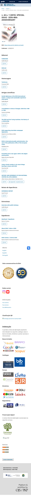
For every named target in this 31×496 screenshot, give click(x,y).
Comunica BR (12, 1)
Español (4, 253)
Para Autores (5, 305)
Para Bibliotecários (6, 307)
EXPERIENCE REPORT (7, 191)
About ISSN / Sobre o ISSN (9, 228)
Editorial (4, 68)
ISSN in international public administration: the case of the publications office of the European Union (15, 142)
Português (5, 255)
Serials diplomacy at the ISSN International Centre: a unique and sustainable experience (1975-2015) (14, 97)
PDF (5, 63)
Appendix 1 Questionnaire (16, 182)
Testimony (4, 82)
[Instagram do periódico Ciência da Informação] (4, 293)
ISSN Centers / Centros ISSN (9, 237)
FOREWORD (5, 59)
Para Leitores (5, 302)
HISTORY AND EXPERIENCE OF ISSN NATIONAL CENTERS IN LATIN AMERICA (14, 176)
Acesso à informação (23, 1)
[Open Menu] (1, 5)
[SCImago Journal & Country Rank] (11, 318)
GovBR (3, 1)
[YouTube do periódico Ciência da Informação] (7, 293)
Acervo (7, 8)
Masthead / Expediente (8, 219)
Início (3, 8)
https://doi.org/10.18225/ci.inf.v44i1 (14, 45)
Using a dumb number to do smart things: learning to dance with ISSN (13, 165)
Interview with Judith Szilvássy (10, 205)
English (4, 250)
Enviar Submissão (7, 459)
